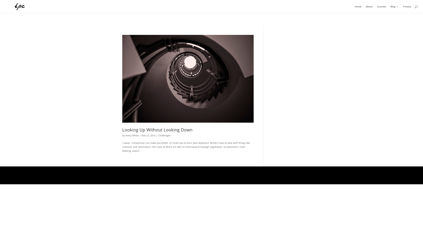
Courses (381, 6)
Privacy (407, 6)
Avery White (132, 135)
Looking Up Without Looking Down (157, 130)
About (369, 6)
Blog (392, 6)
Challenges (164, 135)
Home (358, 6)
